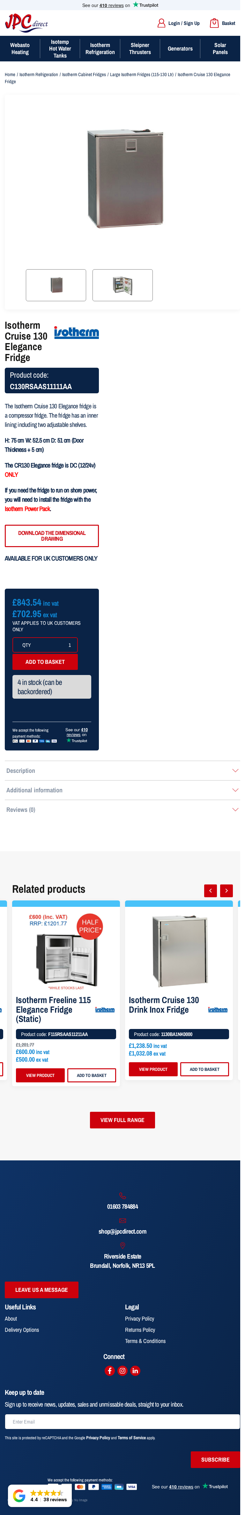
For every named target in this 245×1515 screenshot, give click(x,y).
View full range (122, 1120)
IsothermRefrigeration (100, 48)
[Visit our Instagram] (122, 1371)
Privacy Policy (139, 1319)
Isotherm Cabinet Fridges (84, 74)
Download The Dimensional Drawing (52, 536)
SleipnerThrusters (140, 48)
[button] (40, 1496)
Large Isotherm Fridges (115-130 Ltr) (142, 74)
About (11, 1319)
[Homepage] (26, 23)
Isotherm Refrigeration (38, 74)
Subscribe (215, 1460)
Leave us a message (41, 1290)
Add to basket (45, 662)
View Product (40, 1075)
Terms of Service (132, 1437)
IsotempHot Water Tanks (60, 48)
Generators (180, 48)
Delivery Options (22, 1330)
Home (10, 74)
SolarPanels (220, 48)
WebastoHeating (20, 48)
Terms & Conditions (145, 1341)
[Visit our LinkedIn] (135, 1371)
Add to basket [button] (92, 1075)
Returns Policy (140, 1330)
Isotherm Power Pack (27, 508)
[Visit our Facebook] (110, 1371)
